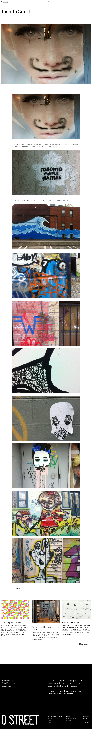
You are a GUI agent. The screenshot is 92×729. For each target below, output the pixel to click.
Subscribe (6, 686)
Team (68, 2)
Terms (50, 720)
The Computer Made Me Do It (14, 623)
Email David (7, 683)
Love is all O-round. (70, 623)
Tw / (22, 588)
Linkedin (85, 718)
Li (28, 588)
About (59, 2)
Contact (88, 2)
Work (50, 2)
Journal (77, 2)
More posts (83, 644)
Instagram (85, 716)
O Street (4, 2)
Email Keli (6, 681)
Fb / (26, 588)
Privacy (50, 722)
